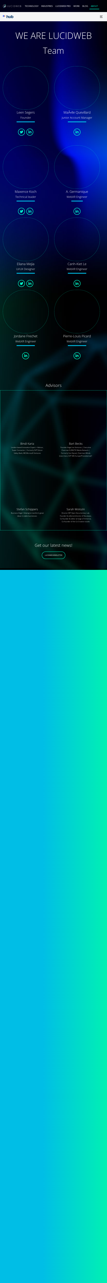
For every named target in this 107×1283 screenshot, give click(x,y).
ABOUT (94, 6)
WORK (76, 6)
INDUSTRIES (47, 6)
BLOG (85, 6)
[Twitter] (21, 132)
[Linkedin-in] (29, 132)
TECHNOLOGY (31, 6)
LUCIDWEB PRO (63, 6)
